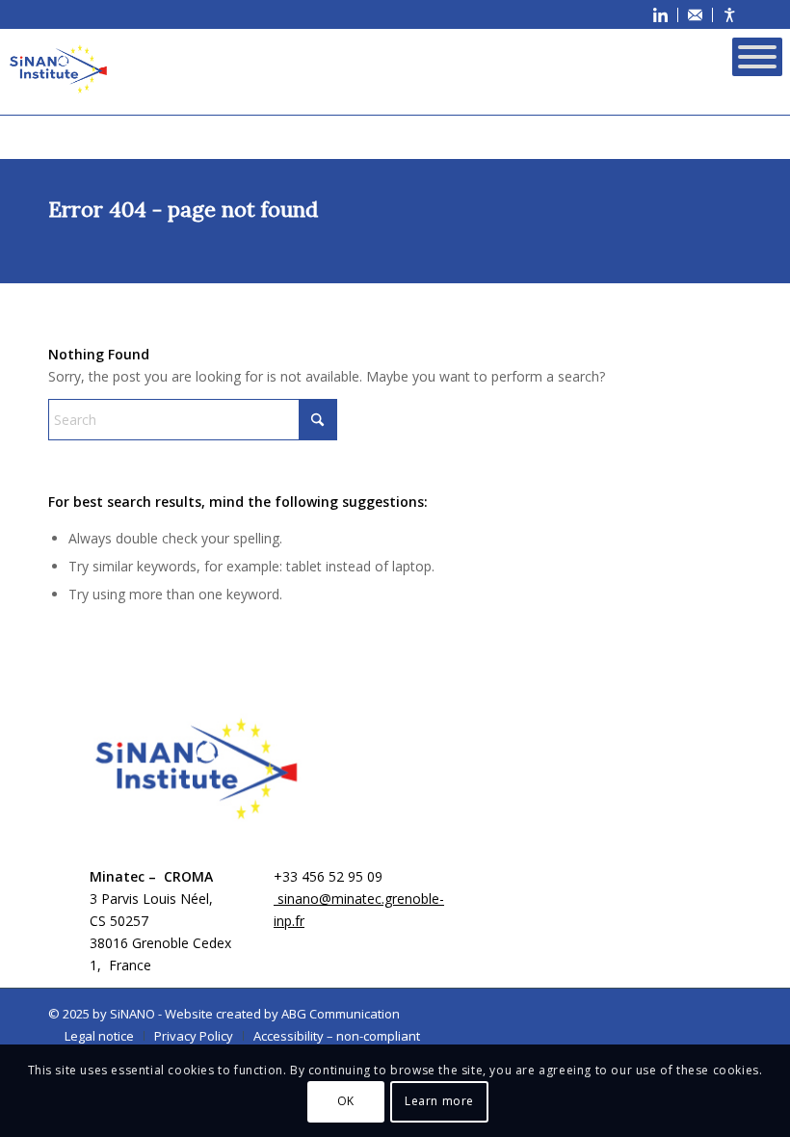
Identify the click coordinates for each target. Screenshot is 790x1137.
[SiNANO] (58, 69)
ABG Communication (340, 1013)
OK (346, 1101)
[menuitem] (661, 15)
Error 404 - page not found (183, 209)
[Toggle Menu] (757, 56)
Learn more (439, 1101)
